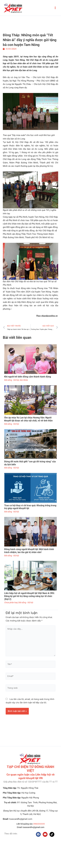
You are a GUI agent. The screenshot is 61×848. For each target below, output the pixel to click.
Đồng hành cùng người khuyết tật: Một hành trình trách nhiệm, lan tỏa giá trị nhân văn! (29, 551)
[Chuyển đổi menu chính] (55, 8)
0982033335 (39, 824)
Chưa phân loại (11, 602)
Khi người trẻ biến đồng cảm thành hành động (27, 376)
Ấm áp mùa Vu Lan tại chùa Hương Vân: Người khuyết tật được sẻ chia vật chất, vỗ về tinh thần (28, 419)
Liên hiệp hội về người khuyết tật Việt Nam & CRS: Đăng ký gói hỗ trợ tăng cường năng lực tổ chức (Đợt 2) (29, 596)
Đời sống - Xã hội (11, 380)
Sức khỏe (24, 380)
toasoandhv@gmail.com (33, 827)
